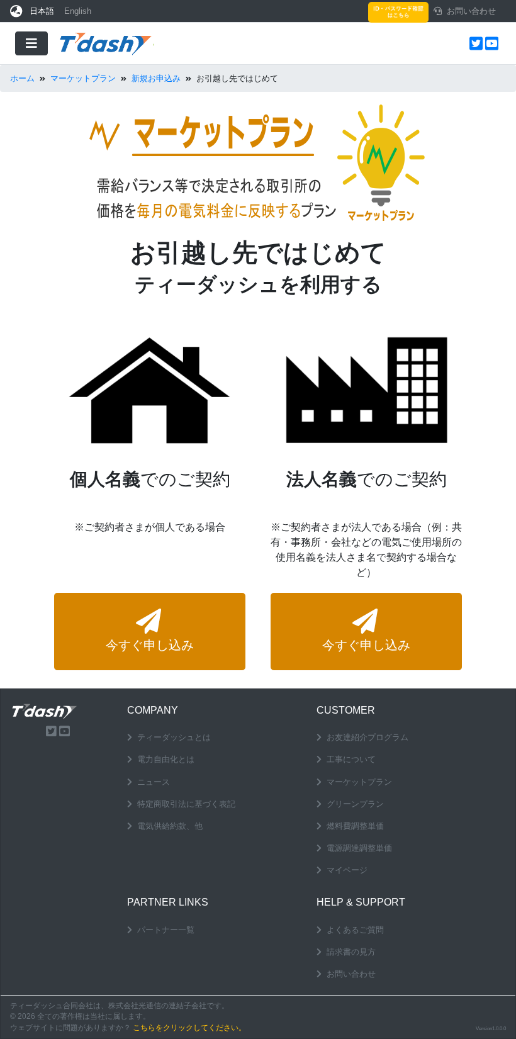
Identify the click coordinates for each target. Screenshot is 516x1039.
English (77, 11)
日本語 (42, 11)
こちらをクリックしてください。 (189, 1027)
